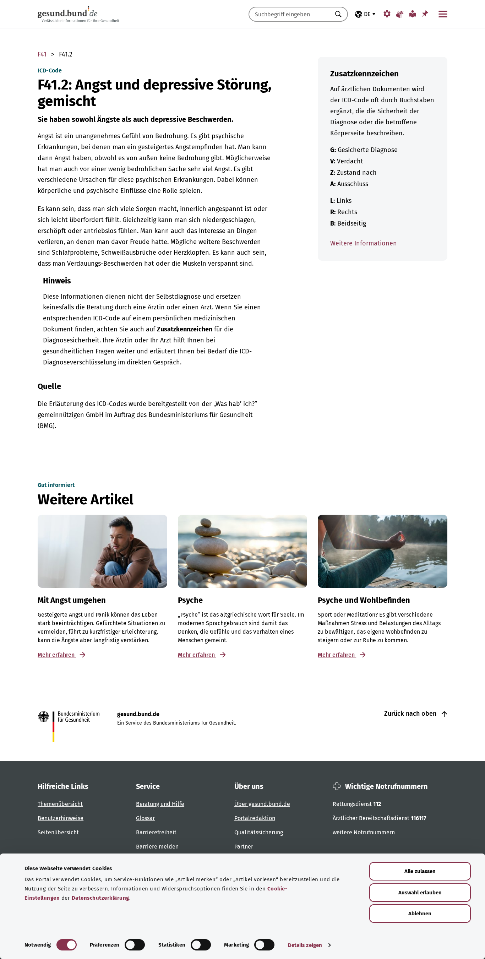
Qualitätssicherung (258, 832)
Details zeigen (305, 945)
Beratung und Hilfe (160, 804)
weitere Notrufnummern (364, 832)
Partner (243, 846)
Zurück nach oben (411, 713)
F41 (42, 54)
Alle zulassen (420, 871)
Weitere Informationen (363, 243)
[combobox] (289, 14)
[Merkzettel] (425, 13)
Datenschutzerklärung (100, 898)
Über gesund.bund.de (262, 804)
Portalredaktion (254, 818)
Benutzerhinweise (60, 818)
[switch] (135, 944)
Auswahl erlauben (420, 892)
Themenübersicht (60, 804)
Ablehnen (419, 913)
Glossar (145, 818)
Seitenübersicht (58, 832)
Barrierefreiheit (156, 832)
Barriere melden (157, 846)
